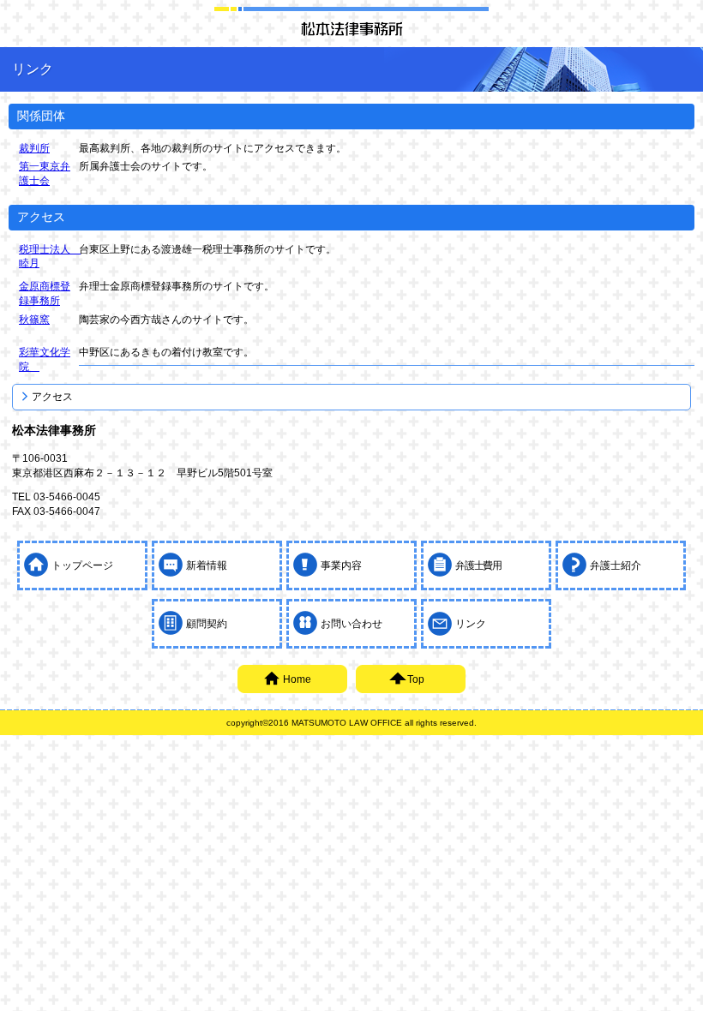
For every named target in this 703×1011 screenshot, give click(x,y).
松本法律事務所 (351, 28)
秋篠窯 (34, 320)
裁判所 (34, 148)
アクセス (52, 397)
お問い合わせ (351, 624)
